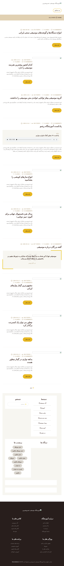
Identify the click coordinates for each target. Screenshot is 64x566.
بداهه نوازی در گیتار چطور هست (21, 361)
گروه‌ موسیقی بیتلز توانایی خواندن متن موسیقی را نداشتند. (36, 98)
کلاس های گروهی (15, 549)
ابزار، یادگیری (18, 454)
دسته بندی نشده (43, 418)
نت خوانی (43, 433)
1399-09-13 (16, 280)
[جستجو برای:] (18, 404)
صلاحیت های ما (45, 549)
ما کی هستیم (46, 525)
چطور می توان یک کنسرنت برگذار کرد (20, 324)
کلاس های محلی (15, 525)
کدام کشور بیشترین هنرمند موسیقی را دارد (20, 66)
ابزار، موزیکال (18, 447)
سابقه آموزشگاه (45, 531)
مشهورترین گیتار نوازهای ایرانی (21, 287)
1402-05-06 (26, 29)
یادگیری (17, 473)
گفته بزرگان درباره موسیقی (49, 247)
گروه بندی (43, 428)
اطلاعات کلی (46, 523)
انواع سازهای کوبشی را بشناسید (22, 178)
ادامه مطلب (56, 45)
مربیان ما (46, 528)
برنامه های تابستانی (14, 543)
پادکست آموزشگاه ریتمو (51, 126)
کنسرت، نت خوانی (18, 469)
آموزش (43, 408)
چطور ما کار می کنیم (45, 543)
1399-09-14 (16, 209)
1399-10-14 (26, 123)
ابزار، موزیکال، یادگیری (18, 451)
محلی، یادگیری (22, 458)
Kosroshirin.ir (15, 562)
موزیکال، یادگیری (18, 462)
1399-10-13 (16, 172)
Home (60, 17)
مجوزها (45, 546)
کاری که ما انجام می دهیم (45, 552)
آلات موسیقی (43, 403)
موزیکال (12, 458)
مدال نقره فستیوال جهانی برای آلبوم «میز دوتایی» (18, 215)
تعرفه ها (15, 531)
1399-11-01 (17, 60)
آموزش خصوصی (15, 546)
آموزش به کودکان (15, 552)
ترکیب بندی (43, 413)
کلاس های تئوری (15, 528)
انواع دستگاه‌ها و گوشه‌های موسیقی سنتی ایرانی (40, 32)
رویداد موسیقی (43, 423)
